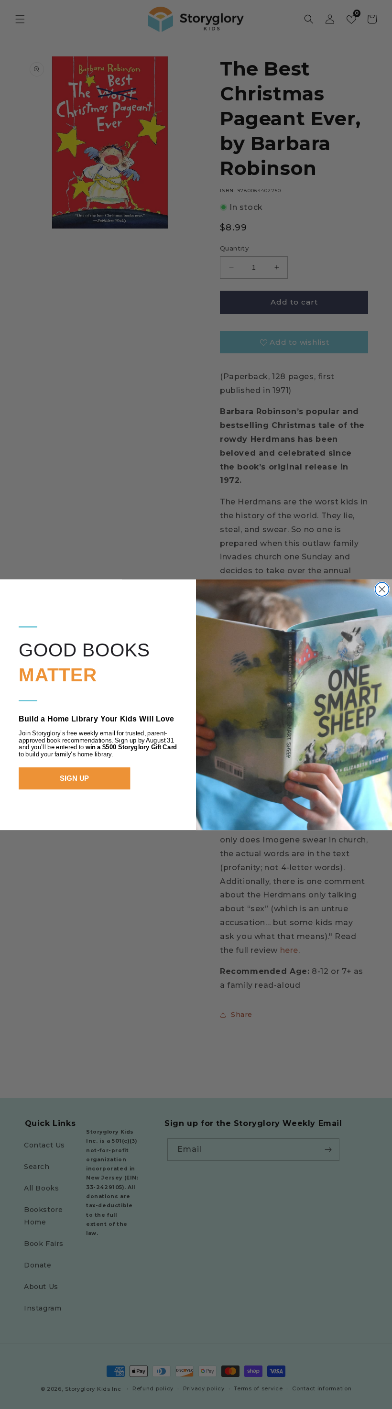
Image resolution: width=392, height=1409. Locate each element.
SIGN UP (74, 778)
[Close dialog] (382, 589)
